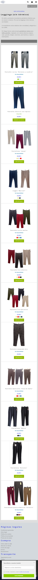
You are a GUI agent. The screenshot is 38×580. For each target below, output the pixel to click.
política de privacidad (24, 571)
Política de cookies (6, 534)
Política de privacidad (7, 536)
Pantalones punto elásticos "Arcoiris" (19, 507)
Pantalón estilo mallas (19, 230)
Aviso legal (4, 532)
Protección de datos (6, 538)
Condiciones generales (7, 530)
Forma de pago (5, 547)
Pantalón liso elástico (19, 270)
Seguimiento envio (6, 557)
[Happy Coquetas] (2, 2)
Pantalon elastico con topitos (19, 111)
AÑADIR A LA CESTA (19, 120)
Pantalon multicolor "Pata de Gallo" (19, 388)
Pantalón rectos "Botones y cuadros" (19, 72)
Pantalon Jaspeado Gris (19, 349)
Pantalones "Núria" (19, 428)
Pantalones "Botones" (19, 468)
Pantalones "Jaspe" (19, 151)
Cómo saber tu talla (6, 543)
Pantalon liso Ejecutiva (19, 309)
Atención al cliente (6, 545)
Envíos (3, 549)
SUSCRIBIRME (19, 575)
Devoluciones (4, 551)
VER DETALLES (19, 82)
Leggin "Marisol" (19, 191)
